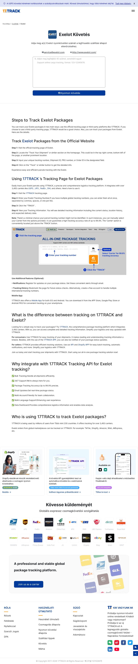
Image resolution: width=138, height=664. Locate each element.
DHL (49, 188)
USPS (31, 188)
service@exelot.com (54, 52)
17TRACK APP (50, 340)
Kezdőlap (6, 24)
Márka (42, 648)
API (72, 344)
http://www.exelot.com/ (84, 52)
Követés (43, 643)
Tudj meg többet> (123, 3)
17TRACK (31, 179)
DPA (6, 636)
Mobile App (37, 300)
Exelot (27, 141)
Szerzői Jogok (11, 631)
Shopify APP (83, 344)
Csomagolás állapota (49, 624)
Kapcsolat (78, 615)
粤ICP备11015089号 (93, 661)
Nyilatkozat (10, 626)
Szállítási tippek (47, 638)
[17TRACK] (11, 11)
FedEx (43, 188)
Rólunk (7, 615)
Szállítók (15, 24)
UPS (37, 188)
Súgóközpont (80, 621)
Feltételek (9, 621)
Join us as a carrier (28, 584)
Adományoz (79, 634)
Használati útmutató (49, 619)
